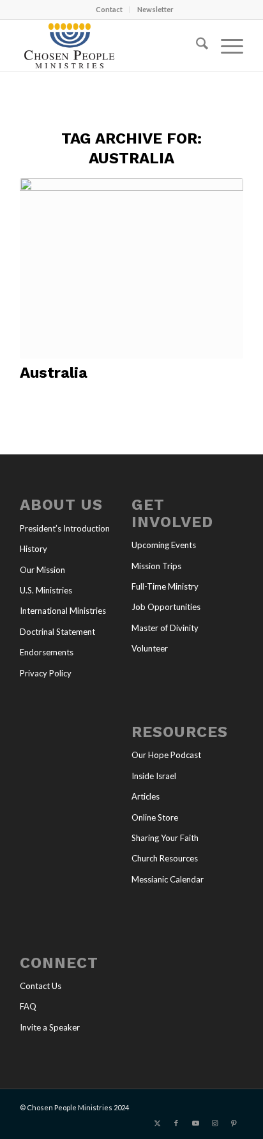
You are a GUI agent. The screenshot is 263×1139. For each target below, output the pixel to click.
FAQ (28, 1006)
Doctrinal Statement (57, 632)
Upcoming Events (164, 545)
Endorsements (46, 652)
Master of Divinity (165, 628)
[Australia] (131, 268)
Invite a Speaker (50, 1027)
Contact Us (40, 986)
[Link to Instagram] (214, 1123)
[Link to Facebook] (176, 1123)
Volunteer (150, 648)
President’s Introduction (65, 528)
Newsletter (155, 9)
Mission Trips (156, 566)
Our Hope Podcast (166, 755)
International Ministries (63, 611)
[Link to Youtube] (195, 1123)
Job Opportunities (166, 607)
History (33, 549)
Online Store (155, 817)
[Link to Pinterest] (233, 1123)
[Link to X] (157, 1123)
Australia (53, 373)
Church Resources (165, 858)
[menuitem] (109, 9)
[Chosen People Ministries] (109, 45)
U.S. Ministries (46, 590)
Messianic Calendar (168, 879)
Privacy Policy (45, 673)
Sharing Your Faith (165, 838)
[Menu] (225, 45)
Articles (146, 796)
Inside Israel (154, 776)
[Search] (195, 45)
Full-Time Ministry (165, 586)
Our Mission (42, 570)
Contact (109, 9)
